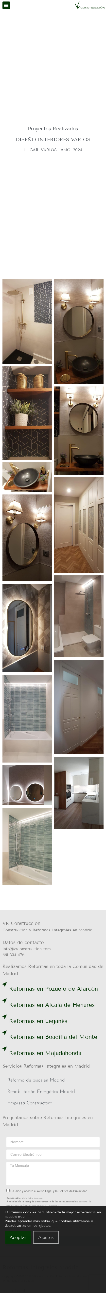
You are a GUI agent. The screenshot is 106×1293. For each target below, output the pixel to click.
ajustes (44, 1225)
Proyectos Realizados (53, 129)
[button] (6, 5)
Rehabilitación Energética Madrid (41, 1091)
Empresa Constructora (30, 1103)
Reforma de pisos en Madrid (36, 1080)
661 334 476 (13, 954)
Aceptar (18, 1237)
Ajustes (46, 1237)
